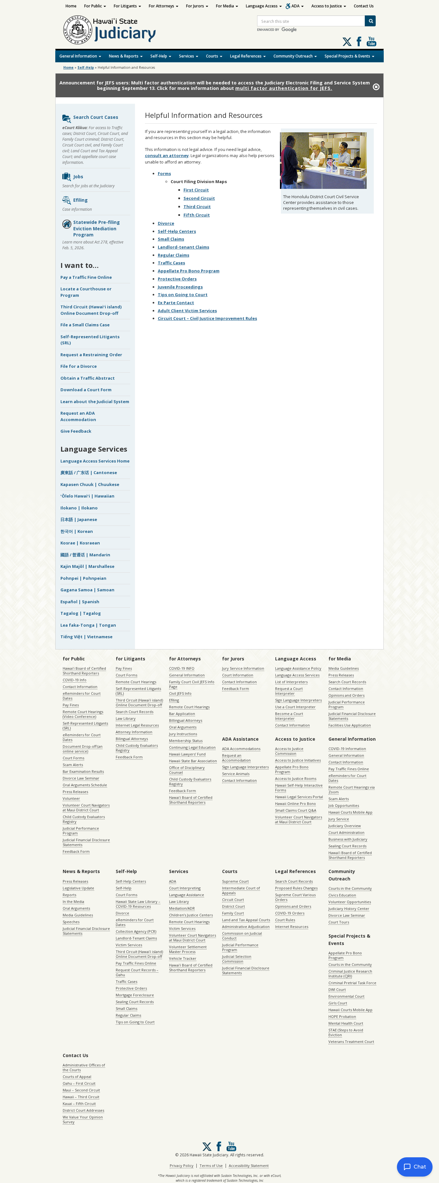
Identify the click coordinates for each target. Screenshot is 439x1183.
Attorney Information (134, 731)
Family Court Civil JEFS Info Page (191, 684)
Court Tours (338, 922)
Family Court (233, 913)
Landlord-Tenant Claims (136, 938)
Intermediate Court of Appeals (241, 890)
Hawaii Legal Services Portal (299, 796)
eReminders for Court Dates (82, 696)
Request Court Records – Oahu (137, 972)
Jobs (78, 176)
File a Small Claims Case (85, 325)
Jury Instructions (183, 733)
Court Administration (346, 832)
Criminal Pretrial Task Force (352, 982)
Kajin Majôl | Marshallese (87, 566)
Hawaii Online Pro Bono (295, 803)
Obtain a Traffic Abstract (87, 378)
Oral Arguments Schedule (85, 784)
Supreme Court (235, 881)
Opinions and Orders (346, 695)
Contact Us (364, 6)
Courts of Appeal (77, 1076)
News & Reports (124, 56)
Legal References (246, 56)
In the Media (73, 901)
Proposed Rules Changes (296, 888)
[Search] (370, 20)
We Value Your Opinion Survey (83, 1119)
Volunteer (71, 798)
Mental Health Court (345, 1023)
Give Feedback (75, 431)
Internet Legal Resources (137, 725)
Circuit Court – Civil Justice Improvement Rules (207, 318)
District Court (233, 906)
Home (71, 6)
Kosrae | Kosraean (80, 543)
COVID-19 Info (74, 679)
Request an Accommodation (236, 758)
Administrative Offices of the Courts (84, 1067)
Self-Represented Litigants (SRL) (85, 725)
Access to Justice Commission (289, 751)
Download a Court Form (86, 390)
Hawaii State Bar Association (193, 760)
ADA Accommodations (241, 748)
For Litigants (126, 6)
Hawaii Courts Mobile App (350, 812)
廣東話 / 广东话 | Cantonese (88, 472)
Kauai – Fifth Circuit (79, 1103)
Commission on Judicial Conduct (242, 935)
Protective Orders (177, 279)
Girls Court (337, 1003)
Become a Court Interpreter (289, 716)
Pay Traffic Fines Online (348, 768)
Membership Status (185, 740)
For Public (93, 6)
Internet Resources (291, 926)
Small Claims (171, 239)
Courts (212, 56)
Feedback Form (76, 851)
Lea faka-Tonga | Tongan (88, 625)
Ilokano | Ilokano (79, 508)
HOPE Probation (342, 1016)
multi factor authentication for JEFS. (283, 88)
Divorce (166, 223)
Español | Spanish (79, 602)
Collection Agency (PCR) (136, 931)
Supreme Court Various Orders (295, 897)
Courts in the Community (350, 888)
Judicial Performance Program (81, 830)
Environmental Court (346, 996)
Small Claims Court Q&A (295, 810)
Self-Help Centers (177, 231)
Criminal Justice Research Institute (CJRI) (350, 973)
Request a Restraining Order (91, 355)
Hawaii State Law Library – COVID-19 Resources (138, 904)
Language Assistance (186, 894)
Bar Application (182, 713)
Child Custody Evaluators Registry (84, 819)
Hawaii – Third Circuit (81, 1096)
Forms (164, 173)
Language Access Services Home (95, 461)
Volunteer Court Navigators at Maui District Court (86, 807)
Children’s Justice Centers (191, 915)
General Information (78, 56)
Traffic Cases (171, 263)
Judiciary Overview (344, 825)
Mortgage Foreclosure (135, 995)
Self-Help (159, 56)
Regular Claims (173, 255)
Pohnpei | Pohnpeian (83, 578)
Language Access (262, 6)
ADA (295, 6)
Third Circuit (197, 206)
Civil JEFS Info (180, 693)
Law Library (126, 718)
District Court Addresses (83, 1110)
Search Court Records (134, 711)
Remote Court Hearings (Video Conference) (83, 714)
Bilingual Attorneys (132, 738)
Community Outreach (293, 56)
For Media (225, 6)
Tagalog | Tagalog (80, 613)
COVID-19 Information (347, 748)
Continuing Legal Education (192, 747)
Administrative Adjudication (246, 926)
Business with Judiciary (347, 839)
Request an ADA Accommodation (78, 416)
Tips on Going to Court (183, 294)
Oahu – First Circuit (79, 1083)
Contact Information (80, 686)
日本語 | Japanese (78, 519)
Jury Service (338, 819)
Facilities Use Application (349, 725)
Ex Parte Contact (176, 302)
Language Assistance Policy (298, 668)
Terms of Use (211, 1165)
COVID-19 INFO (181, 668)
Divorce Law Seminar (81, 778)
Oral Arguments (182, 727)
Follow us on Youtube (371, 41)
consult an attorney (167, 155)
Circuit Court (233, 899)
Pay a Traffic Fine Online (86, 277)
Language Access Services (297, 675)
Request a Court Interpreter (289, 691)
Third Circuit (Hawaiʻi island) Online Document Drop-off (90, 310)
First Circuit (196, 190)
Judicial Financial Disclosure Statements (86, 842)
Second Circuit (199, 198)
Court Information (237, 675)
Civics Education (342, 895)
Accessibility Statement (249, 1165)
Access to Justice (327, 6)
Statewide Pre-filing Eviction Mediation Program (96, 228)
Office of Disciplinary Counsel (187, 770)
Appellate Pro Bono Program (189, 271)
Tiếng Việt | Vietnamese (86, 637)
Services (187, 56)
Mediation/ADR (182, 908)
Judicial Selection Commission (236, 959)
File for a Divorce (78, 366)
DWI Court (337, 989)
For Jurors (195, 6)
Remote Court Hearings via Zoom (351, 789)
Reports (69, 894)
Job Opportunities (343, 805)
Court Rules (285, 919)
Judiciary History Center (348, 908)
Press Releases (75, 791)
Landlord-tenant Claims (183, 247)
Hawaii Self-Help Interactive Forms (299, 787)
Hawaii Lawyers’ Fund (187, 754)
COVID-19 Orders (289, 913)
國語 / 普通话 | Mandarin (85, 555)
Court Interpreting (185, 888)
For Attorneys (162, 6)
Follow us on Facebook (359, 41)
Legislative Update (78, 888)
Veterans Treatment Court (351, 1041)
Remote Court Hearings (136, 681)
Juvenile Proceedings (180, 287)
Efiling (80, 200)
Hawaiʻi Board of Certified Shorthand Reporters (84, 670)
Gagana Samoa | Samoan (87, 590)
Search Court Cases (95, 117)
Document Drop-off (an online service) (83, 749)
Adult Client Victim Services (187, 310)
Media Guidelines (343, 668)
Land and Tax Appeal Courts (246, 919)
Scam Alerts (73, 764)
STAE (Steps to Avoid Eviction (345, 1032)
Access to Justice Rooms (295, 778)
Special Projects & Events (348, 56)
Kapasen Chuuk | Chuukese (89, 484)
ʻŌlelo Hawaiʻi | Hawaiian (87, 496)
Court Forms (73, 757)
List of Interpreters (291, 681)
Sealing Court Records (347, 845)
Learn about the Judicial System (94, 401)
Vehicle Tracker (182, 958)
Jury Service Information (243, 668)
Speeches (71, 921)
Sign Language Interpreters (298, 700)
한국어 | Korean (76, 531)
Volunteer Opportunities (349, 901)
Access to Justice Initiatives (298, 760)
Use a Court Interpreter (295, 706)
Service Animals (235, 773)
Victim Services (129, 944)
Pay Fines (71, 704)
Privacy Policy (181, 1165)
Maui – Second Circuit (81, 1090)
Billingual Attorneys (185, 720)
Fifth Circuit (197, 215)
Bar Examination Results (83, 771)
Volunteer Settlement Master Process (188, 949)
